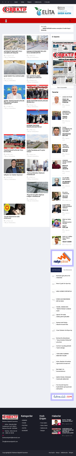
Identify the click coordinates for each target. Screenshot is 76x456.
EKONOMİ (25, 430)
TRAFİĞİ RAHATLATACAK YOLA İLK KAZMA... (13, 150)
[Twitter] (8, 2)
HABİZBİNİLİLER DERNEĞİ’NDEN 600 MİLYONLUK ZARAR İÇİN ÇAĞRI (68, 431)
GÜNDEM (24, 420)
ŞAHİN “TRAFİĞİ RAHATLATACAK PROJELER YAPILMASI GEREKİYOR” (14, 102)
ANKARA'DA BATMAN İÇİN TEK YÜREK (66, 113)
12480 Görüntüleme (34, 201)
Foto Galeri (43, 423)
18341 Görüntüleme (33, 179)
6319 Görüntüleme (10, 156)
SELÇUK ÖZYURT (65, 196)
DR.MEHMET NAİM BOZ (66, 182)
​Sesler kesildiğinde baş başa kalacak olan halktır (67, 129)
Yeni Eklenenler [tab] (68, 270)
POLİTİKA (24, 425)
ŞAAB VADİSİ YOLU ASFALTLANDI (14, 76)
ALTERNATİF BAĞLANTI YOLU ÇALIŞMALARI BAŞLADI (13, 52)
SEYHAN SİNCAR (65, 150)
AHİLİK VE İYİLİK (67, 97)
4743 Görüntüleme (10, 57)
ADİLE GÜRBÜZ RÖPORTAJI (64, 291)
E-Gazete (47, 2)
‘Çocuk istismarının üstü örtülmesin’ (11, 217)
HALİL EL (65, 210)
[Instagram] (5, 2)
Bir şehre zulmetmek (65, 193)
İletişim (29, 2)
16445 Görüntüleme (11, 108)
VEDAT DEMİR (67, 242)
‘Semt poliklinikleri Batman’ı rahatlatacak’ (36, 173)
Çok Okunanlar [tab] (56, 270)
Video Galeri (44, 425)
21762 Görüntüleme (11, 222)
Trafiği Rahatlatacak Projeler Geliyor (36, 150)
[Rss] (2, 2)
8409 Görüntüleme (33, 107)
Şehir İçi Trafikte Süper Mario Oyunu (67, 238)
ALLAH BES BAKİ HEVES (65, 178)
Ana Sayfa (43, 26)
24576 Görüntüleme (34, 57)
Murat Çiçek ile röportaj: (63, 283)
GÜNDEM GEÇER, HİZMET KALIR (67, 162)
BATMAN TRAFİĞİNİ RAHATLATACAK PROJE (34, 126)
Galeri (16, 2)
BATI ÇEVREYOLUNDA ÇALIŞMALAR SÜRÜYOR (34, 76)
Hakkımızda (38, 2)
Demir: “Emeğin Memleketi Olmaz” (67, 420)
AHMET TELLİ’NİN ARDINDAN (65, 146)
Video (22, 2)
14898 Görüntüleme (34, 156)
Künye (58, 452)
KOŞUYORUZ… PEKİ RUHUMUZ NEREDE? (67, 206)
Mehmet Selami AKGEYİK (65, 167)
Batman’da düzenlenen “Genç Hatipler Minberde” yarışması (64, 340)
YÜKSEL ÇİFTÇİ (64, 117)
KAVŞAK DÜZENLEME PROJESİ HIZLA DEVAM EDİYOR (36, 52)
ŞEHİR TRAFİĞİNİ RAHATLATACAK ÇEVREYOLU (37, 101)
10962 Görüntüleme (34, 131)
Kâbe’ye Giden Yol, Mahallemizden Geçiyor (66, 221)
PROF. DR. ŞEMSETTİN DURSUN (66, 101)
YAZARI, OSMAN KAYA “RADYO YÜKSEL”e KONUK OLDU (63, 309)
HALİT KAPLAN (65, 226)
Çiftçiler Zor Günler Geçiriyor (13, 175)
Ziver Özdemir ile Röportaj (64, 330)
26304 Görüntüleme (11, 179)
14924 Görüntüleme (11, 80)
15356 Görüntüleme (33, 82)
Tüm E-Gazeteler (62, 87)
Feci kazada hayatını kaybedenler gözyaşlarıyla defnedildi (64, 387)
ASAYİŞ (24, 428)
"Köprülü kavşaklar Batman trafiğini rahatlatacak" (35, 195)
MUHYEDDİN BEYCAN (66, 134)
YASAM (24, 423)
